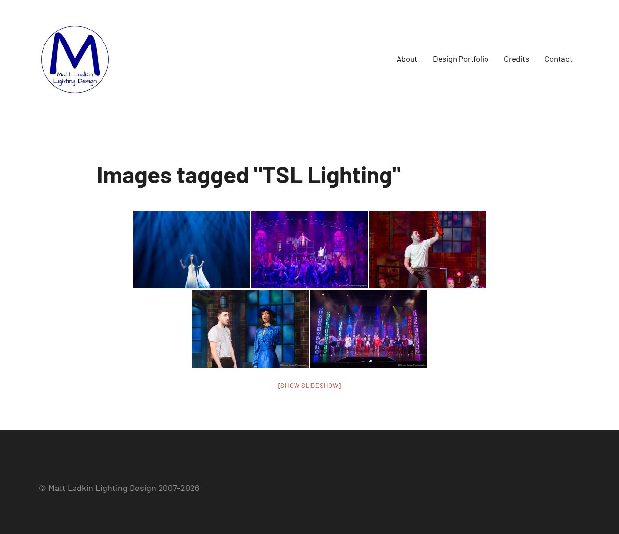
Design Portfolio (460, 58)
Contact (559, 58)
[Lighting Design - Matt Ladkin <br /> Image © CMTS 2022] (191, 249)
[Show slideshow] (309, 385)
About (407, 58)
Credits (516, 58)
